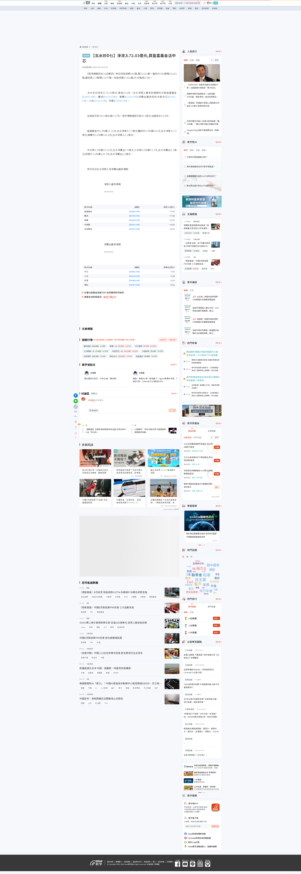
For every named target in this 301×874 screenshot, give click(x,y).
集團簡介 (119, 862)
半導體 (193, 632)
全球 (139, 3)
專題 (190, 8)
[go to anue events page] (204, 3)
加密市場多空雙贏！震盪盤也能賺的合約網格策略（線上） (205, 332)
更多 (216, 60)
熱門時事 (123, 8)
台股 (106, 3)
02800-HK (89, 96)
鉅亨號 (163, 3)
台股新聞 (196, 239)
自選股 (214, 8)
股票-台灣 (195, 464)
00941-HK (134, 224)
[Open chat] (76, 433)
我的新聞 (205, 8)
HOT (194, 297)
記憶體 (193, 618)
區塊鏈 (159, 8)
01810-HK (100, 100)
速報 (131, 8)
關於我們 (110, 862)
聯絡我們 (147, 862)
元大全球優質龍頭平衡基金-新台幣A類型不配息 (198, 445)
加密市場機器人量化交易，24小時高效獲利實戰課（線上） (205, 309)
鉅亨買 (154, 3)
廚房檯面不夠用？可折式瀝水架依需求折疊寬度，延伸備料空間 (129, 471)
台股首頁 (163, 340)
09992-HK (134, 229)
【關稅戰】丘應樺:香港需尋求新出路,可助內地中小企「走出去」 (105, 430)
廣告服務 (127, 862)
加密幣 (146, 3)
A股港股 (85, 47)
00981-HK (134, 271)
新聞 (99, 3)
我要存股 (172, 340)
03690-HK (131, 96)
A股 (194, 257)
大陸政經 (94, 47)
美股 (112, 3)
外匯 (133, 3)
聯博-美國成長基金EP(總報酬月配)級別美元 (198, 485)
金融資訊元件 (137, 862)
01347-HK (134, 284)
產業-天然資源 (197, 477)
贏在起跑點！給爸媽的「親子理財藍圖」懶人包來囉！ (116, 340)
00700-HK (110, 96)
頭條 (85, 8)
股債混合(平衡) (197, 451)
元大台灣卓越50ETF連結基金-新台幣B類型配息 (198, 459)
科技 (106, 8)
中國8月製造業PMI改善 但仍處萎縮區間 (95, 501)
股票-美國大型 (197, 491)
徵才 (154, 862)
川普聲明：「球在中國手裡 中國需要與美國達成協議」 (150, 430)
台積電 (193, 625)
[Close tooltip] (95, 433)
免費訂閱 (215, 826)
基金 (127, 3)
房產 (167, 8)
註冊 (215, 3)
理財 (174, 8)
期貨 (152, 8)
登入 (211, 3)
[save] (76, 427)
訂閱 (170, 3)
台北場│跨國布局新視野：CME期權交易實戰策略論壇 (206, 298)
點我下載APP (109, 296)
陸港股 (119, 3)
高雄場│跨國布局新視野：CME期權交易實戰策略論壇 (206, 320)
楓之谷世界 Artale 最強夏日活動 (162, 471)
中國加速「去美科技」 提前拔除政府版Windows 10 (128, 501)
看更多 (173, 364)
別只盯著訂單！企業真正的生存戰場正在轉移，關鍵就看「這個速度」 (95, 471)
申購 (217, 447)
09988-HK (120, 100)
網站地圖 (161, 862)
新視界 (182, 8)
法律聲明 (169, 862)
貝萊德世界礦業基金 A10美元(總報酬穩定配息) (198, 472)
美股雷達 (196, 221)
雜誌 (196, 8)
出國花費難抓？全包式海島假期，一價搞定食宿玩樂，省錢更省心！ (163, 501)
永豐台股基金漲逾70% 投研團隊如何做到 (104, 292)
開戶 (217, 487)
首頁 (93, 3)
